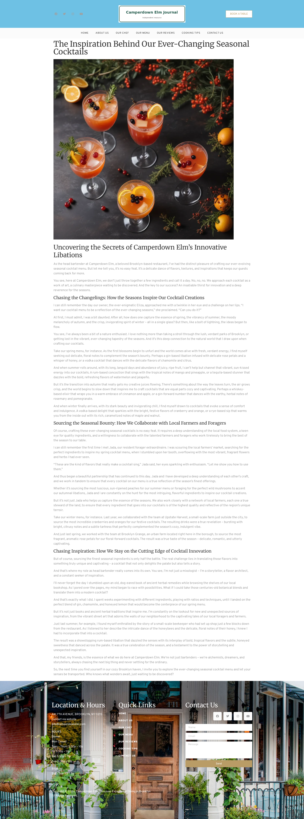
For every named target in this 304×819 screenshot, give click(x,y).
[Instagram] (73, 14)
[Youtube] (81, 14)
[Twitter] (64, 14)
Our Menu (143, 33)
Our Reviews (166, 33)
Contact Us (215, 33)
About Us (102, 33)
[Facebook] (56, 14)
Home (84, 33)
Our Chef (122, 33)
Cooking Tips (191, 33)
